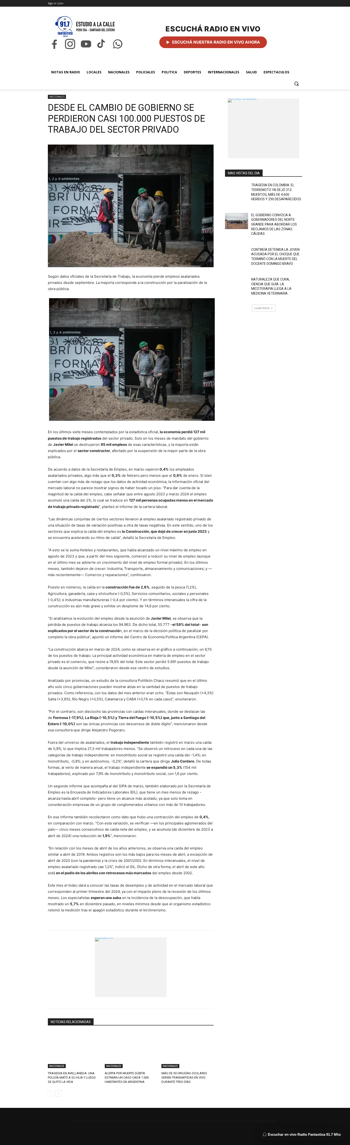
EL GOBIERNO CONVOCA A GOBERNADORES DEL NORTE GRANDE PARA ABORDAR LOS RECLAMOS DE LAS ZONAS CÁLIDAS (274, 224)
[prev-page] (51, 1093)
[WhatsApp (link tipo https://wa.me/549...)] (117, 43)
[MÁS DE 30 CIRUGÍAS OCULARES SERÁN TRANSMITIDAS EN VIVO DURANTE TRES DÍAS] (187, 1050)
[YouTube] (86, 43)
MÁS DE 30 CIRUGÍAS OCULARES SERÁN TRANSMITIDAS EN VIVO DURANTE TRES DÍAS (184, 1077)
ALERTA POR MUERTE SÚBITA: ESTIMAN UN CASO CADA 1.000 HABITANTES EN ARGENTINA (127, 1077)
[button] (296, 83)
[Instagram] (70, 43)
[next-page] (58, 1093)
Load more (262, 308)
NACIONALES (57, 96)
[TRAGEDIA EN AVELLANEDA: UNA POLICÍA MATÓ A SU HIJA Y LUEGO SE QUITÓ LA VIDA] (74, 1050)
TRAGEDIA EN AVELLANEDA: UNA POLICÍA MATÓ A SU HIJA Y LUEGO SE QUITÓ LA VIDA (72, 1077)
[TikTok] (101, 43)
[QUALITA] (130, 967)
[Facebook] (54, 43)
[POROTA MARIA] (263, 128)
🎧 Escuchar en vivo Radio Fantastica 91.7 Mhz (301, 1134)
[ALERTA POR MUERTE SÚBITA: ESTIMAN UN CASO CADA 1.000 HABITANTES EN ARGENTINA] (131, 1050)
